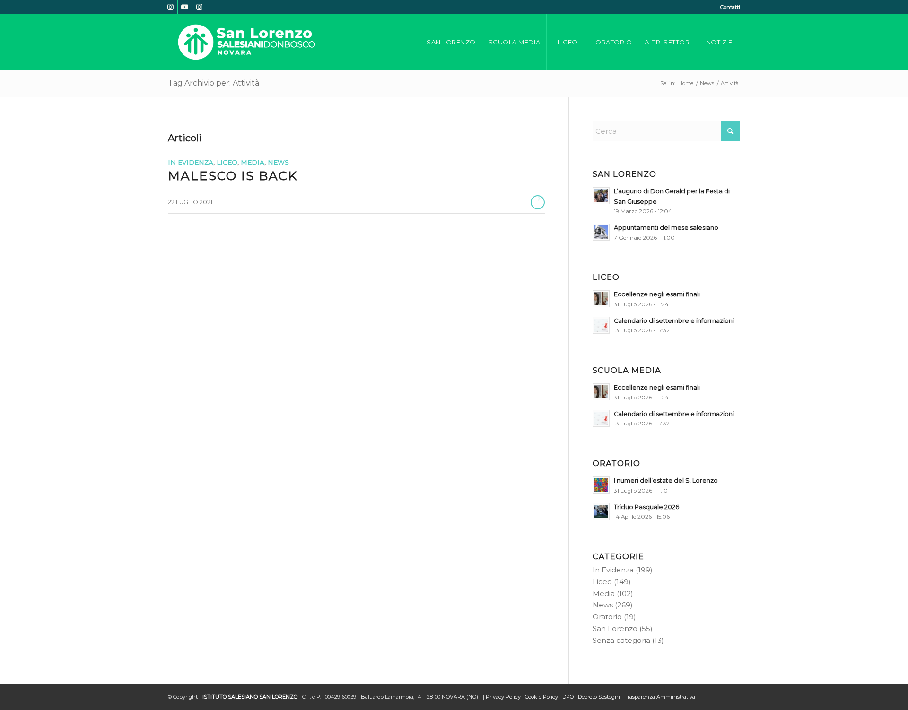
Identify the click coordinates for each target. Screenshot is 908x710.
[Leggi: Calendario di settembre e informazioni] (601, 325)
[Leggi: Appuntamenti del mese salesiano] (601, 232)
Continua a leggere (538, 202)
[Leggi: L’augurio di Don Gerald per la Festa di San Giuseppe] (601, 195)
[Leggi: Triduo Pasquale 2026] (601, 511)
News (278, 162)
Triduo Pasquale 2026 (646, 507)
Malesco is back (232, 175)
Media (252, 162)
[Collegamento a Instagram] (170, 7)
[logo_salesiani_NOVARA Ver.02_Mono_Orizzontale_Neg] (246, 42)
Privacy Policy (503, 696)
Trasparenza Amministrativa (659, 696)
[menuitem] (728, 7)
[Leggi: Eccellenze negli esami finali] (601, 298)
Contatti (730, 7)
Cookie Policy (541, 696)
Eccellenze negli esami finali (657, 294)
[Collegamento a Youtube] (185, 7)
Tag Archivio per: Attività (213, 82)
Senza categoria (621, 640)
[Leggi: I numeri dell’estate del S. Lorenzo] (601, 485)
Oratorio (607, 616)
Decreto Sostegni (599, 696)
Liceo (227, 162)
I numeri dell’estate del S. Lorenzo (666, 480)
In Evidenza (190, 162)
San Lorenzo (615, 628)
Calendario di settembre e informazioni (674, 320)
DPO (568, 696)
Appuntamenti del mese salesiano (666, 227)
